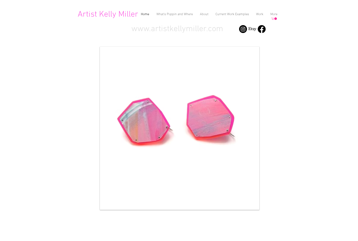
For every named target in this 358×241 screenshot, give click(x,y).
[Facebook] (262, 29)
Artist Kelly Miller (108, 15)
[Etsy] (252, 29)
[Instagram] (243, 29)
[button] (274, 18)
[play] (253, 204)
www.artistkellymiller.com (177, 29)
